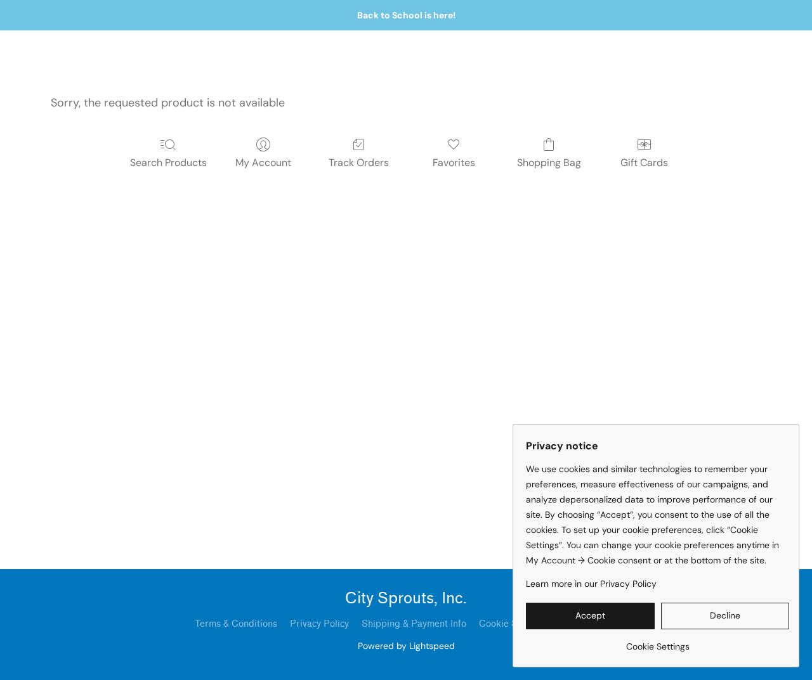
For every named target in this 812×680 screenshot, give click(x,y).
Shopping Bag (549, 162)
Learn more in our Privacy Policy (591, 583)
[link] (657, 641)
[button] (590, 616)
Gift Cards (644, 162)
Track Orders (359, 162)
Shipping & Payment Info (414, 624)
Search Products (168, 162)
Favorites (454, 162)
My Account (263, 162)
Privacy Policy (319, 624)
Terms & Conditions (236, 624)
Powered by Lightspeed (406, 645)
